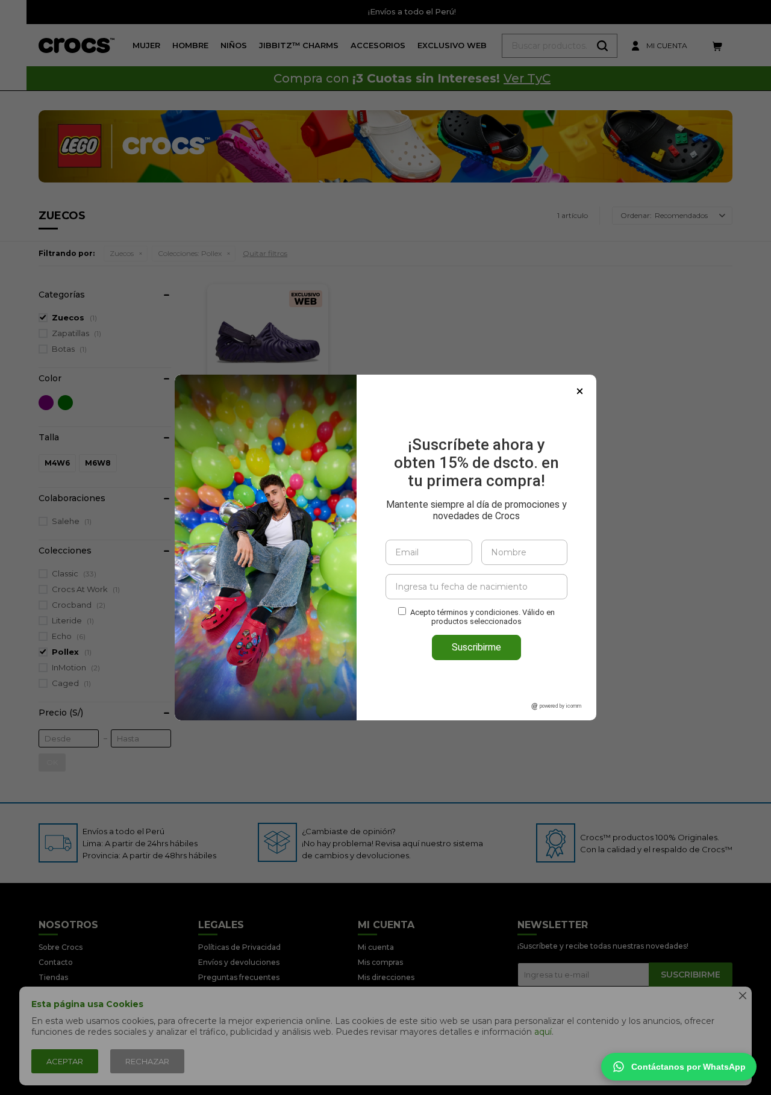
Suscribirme (476, 647)
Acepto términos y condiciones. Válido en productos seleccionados (482, 617)
